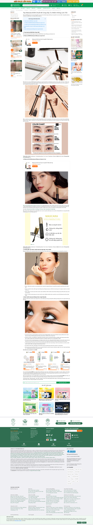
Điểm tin (58, 8)
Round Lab (40, 457)
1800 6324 (61, 423)
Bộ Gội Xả (65, 497)
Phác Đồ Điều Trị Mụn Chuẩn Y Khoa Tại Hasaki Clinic (77, 28)
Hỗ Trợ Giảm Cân (77, 507)
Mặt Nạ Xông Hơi (25, 498)
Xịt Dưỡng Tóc (66, 500)
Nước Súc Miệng (49, 491)
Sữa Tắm (12, 507)
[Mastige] (69, 444)
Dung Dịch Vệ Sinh (14, 501)
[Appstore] (75, 435)
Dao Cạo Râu (23, 497)
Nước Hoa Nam (36, 490)
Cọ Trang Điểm (55, 502)
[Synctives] (53, 444)
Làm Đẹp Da (66, 507)
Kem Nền (51, 496)
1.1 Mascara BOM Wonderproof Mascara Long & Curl (34, 22)
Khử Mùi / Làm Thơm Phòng (15, 497)
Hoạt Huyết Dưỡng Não (74, 492)
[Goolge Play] (75, 437)
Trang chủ (12, 10)
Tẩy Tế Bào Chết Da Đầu (72, 497)
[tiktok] (52, 435)
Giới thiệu (23, 8)
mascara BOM (31, 119)
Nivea (12, 457)
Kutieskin (47, 457)
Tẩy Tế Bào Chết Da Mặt (32, 497)
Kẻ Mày (58, 498)
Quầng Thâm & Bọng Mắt (50, 512)
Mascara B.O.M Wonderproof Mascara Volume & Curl (32, 205)
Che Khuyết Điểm (57, 497)
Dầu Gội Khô (72, 496)
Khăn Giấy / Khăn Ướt (19, 496)
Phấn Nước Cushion (49, 497)
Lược (74, 501)
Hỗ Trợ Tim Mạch (73, 490)
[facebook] (47, 435)
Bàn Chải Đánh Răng (49, 490)
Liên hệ (53, 8)
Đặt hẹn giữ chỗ (62, 382)
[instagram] (49, 435)
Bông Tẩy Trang (49, 502)
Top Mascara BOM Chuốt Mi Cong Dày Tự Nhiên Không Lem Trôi (49, 10)
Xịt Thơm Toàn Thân (32, 491)
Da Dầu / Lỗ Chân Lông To (50, 507)
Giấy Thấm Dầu (49, 503)
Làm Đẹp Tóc (71, 507)
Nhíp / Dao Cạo (73, 511)
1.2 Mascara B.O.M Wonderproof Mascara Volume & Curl (35, 24)
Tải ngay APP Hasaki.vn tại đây (34, 470)
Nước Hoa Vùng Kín (31, 492)
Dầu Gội (65, 496)
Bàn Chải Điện (54, 492)
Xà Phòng (16, 507)
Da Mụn (52, 508)
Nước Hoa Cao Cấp (39, 491)
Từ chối (79, 522)
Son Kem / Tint (48, 501)
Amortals (43, 457)
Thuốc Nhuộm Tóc (73, 500)
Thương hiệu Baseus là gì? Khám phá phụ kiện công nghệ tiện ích (77, 22)
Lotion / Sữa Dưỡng (36, 500)
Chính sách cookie (18, 520)
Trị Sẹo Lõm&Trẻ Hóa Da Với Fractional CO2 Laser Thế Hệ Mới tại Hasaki (76, 31)
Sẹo (56, 512)
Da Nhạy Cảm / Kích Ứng (58, 508)
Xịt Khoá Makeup (53, 498)
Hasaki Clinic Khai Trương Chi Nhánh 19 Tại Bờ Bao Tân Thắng (77, 34)
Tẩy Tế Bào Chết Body (22, 507)
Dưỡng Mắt (39, 501)
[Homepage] (15, 5)
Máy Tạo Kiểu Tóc (67, 502)
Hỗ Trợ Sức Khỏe (67, 491)
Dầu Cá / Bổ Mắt (67, 492)
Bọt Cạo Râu (13, 498)
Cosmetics (26, 10)
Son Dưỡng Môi (56, 500)
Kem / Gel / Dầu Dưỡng (32, 501)
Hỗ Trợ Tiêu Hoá (67, 490)
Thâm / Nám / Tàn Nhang (50, 511)
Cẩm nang (39, 8)
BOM (24, 157)
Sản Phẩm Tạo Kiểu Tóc (68, 501)
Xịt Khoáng (30, 500)
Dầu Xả (68, 496)
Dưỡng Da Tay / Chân (19, 508)
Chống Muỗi (23, 500)
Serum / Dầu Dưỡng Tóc (75, 498)
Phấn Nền (54, 496)
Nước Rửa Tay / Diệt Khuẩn (15, 500)
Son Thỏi (53, 501)
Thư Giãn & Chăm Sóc (14, 16)
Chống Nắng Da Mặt (31, 502)
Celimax (35, 457)
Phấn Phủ (48, 498)
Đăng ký (79, 430)
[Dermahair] (38, 444)
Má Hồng (61, 497)
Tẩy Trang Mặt (31, 496)
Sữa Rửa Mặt (36, 496)
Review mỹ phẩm (33, 10)
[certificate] (74, 451)
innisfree (26, 457)
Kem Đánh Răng (56, 490)
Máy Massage (30, 508)
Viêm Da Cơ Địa (60, 512)
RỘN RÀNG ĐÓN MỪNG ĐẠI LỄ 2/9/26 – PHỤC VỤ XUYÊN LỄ (77, 25)
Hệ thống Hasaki (75, 423)
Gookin (32, 457)
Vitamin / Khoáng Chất (68, 508)
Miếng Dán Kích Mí (67, 511)
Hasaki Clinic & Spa (15, 8)
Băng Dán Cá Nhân (31, 507)
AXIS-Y (54, 457)
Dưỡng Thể (13, 508)
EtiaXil (30, 457)
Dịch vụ (28, 8)
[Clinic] (24, 444)
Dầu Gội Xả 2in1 (77, 496)
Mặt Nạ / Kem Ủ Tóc (67, 498)
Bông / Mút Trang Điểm (15, 502)
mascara (57, 251)
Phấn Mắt (47, 500)
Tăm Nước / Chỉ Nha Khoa (57, 491)
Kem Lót (47, 496)
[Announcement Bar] (46, 1)
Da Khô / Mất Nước (59, 507)
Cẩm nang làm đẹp (19, 10)
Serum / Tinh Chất (41, 498)
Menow (51, 457)
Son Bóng (57, 501)
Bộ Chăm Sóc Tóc (74, 502)
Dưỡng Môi (43, 501)
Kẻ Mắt (61, 498)
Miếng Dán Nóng (18, 498)
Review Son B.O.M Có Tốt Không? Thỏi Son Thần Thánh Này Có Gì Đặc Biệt (41, 209)
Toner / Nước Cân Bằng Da (33, 498)
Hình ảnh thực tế (46, 8)
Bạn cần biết (74, 15)
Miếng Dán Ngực (21, 501)
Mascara (51, 500)
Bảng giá (33, 8)
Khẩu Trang (42, 507)
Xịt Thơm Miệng (49, 492)
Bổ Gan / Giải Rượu (73, 491)
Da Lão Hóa (48, 508)
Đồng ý (84, 522)
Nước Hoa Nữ (30, 490)
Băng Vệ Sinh (13, 496)
